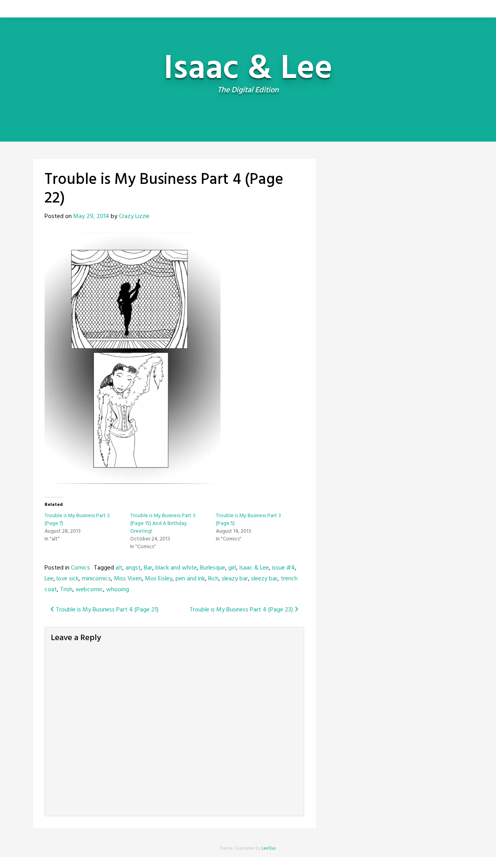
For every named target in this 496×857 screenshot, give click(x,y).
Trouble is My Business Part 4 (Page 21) (106, 610)
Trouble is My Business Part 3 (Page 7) (77, 519)
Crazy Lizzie (134, 216)
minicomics (96, 579)
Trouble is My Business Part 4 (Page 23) (241, 610)
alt (118, 568)
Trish (66, 590)
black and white (176, 568)
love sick (68, 579)
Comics (80, 568)
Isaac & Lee (254, 568)
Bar (148, 568)
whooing (117, 590)
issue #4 (283, 568)
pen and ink (190, 579)
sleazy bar (235, 579)
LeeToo (269, 848)
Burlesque (212, 568)
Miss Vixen (128, 579)
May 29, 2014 (91, 216)
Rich (213, 579)
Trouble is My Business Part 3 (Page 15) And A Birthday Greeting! (162, 523)
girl (232, 568)
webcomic (89, 590)
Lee (49, 579)
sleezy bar (264, 579)
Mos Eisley (158, 579)
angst (133, 568)
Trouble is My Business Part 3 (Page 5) (248, 519)
